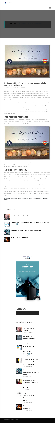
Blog (18, 313)
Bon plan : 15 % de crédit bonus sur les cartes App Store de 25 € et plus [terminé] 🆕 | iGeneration (30, 223)
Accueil (10, 23)
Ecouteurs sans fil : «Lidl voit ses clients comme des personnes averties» (30, 362)
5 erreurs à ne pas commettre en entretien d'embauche (29, 338)
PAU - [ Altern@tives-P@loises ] (19, 215)
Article (15, 23)
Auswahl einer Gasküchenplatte (19, 237)
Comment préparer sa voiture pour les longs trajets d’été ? (27, 230)
